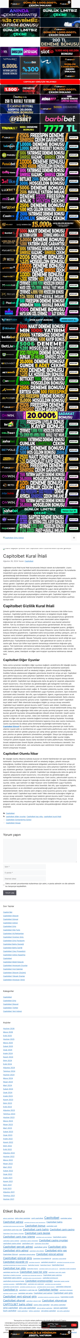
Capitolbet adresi (13, 1221)
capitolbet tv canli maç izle (28, 1290)
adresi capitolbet (8, 1218)
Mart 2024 (7, 1085)
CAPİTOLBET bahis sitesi (17, 1304)
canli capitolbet (37, 1218)
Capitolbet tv (10, 1289)
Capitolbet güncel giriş (17, 1258)
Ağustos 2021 (9, 1192)
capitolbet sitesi (21, 1284)
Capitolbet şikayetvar (54, 1300)
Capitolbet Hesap (13, 823)
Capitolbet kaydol (33, 1265)
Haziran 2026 (8, 1029)
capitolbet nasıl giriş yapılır (57, 1272)
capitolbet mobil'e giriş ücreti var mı (48, 1268)
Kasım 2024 (8, 1057)
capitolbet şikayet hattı (33, 1301)
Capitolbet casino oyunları (53, 1240)
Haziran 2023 (8, 1117)
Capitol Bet (7, 912)
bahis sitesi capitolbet (22, 1218)
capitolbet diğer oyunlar (16, 817)
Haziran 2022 (8, 1156)
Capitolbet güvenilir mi (15, 1261)
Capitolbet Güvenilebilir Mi (42, 1258)
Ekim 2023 (7, 1103)
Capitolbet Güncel (10, 919)
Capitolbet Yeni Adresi (12, 1011)
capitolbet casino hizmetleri (29, 1241)
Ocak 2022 (7, 1174)
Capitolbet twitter (48, 1289)
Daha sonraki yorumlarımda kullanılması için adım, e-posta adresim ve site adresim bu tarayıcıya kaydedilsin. (40, 885)
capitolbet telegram (63, 1287)
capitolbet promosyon (50, 1278)
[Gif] (40, 224)
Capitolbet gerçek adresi (18, 1246)
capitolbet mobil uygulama (67, 1268)
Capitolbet (10, 813)
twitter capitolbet (34, 1311)
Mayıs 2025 (8, 1043)
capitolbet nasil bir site (11, 1272)
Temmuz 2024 (9, 1071)
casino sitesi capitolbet (42, 1305)
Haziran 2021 (8, 1199)
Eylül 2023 (7, 1107)
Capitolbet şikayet (14, 1300)
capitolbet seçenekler (9, 1284)
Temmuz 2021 (9, 1196)
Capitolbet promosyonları (39, 1280)
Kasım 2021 (8, 1181)
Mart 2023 (7, 1128)
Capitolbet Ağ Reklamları (13, 933)
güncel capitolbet (60, 1308)
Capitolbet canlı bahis (36, 1229)
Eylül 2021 (7, 1188)
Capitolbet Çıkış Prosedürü (14, 951)
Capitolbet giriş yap (56, 1250)
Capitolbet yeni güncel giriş (20, 1296)
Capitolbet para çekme (12, 1278)
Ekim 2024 (7, 1061)
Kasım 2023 (8, 1100)
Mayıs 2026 (8, 1032)
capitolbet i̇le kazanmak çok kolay (66, 1262)
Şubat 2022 (8, 1171)
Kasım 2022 (8, 1142)
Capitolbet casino (59, 1237)
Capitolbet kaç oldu (35, 817)
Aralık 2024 (8, 1053)
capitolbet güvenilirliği (59, 1258)
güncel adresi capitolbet (44, 1308)
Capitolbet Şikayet (10, 916)
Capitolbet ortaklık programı (12, 1275)
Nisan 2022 (8, 1164)
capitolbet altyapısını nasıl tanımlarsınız (34, 1222)
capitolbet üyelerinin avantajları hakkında (48, 1297)
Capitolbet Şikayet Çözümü (14, 973)
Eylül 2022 (7, 1149)
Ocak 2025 (7, 1050)
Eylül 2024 (7, 1064)
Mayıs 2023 (8, 1121)
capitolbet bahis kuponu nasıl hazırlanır (13, 1226)
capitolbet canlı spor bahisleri (44, 1237)
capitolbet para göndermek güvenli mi (32, 1275)
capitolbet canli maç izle (12, 1230)
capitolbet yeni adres (25, 1293)
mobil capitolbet (22, 1311)
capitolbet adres (66, 1218)
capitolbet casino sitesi (12, 1243)
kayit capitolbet (9, 1311)
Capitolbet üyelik (67, 1297)
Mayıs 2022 (8, 1160)
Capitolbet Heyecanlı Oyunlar (15, 965)
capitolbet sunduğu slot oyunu (28, 1287)
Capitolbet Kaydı (45, 1265)
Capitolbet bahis (54, 1222)
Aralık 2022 (8, 1139)
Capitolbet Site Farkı (11, 930)
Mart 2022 (7, 1167)
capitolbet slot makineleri (36, 1284)
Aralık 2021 (7, 1178)
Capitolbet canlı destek (37, 1233)
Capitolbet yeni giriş (63, 1293)
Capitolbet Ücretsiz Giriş (13, 937)
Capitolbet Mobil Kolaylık (13, 962)
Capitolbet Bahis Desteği (13, 944)
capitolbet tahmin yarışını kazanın (46, 1287)
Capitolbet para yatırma (52, 1275)
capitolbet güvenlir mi (48, 1262)
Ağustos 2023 (9, 1110)
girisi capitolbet (10, 1308)
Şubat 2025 (8, 1046)
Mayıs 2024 (8, 1078)
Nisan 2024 (8, 1082)
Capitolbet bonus (35, 1225)
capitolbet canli (51, 1226)
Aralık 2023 (8, 1096)
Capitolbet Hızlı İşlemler (13, 969)
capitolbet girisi (40, 1247)
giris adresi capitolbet (58, 1305)
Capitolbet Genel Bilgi (42, 1243)
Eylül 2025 (7, 1036)
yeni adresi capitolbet (48, 1311)
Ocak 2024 (7, 1092)
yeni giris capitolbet (63, 1311)
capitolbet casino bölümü (11, 1241)
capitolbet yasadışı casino (10, 1293)
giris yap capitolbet (27, 1308)
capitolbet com (28, 1243)
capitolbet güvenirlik (34, 1262)
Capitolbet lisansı (32, 1268)
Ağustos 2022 (9, 1153)
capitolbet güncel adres (27, 1254)
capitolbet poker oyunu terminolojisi (32, 1278)
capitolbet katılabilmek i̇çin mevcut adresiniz (15, 1265)
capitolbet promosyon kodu (13, 1281)
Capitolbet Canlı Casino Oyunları (13, 1233)
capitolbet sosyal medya (11, 1287)
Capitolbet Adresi (10, 923)
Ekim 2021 (7, 1185)
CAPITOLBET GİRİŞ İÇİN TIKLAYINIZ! (40, 82)
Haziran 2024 (8, 1075)
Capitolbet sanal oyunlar (61, 1281)
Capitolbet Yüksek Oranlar (14, 976)
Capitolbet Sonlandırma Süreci (18, 820)
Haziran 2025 (8, 1039)
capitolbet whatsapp (66, 1290)
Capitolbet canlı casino (62, 1229)
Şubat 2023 (8, 1132)
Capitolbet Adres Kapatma (14, 955)
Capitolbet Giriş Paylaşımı (14, 941)
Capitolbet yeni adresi (43, 1293)
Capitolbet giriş (57, 1246)
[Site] (40, 137)
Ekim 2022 (7, 1146)
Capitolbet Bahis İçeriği (12, 948)
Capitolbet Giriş (9, 926)
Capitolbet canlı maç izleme (19, 1236)
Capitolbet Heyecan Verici (14, 980)
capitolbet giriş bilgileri (36, 1251)
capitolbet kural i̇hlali (52, 817)
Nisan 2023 (8, 1124)
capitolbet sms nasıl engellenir (53, 1284)
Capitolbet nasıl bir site (33, 1271)
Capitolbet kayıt (58, 1265)
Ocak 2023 (7, 1135)
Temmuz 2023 (9, 1114)
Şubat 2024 (8, 1089)
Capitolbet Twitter (10, 1008)
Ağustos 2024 (9, 1068)
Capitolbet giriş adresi (15, 1250)
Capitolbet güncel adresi (49, 1254)
